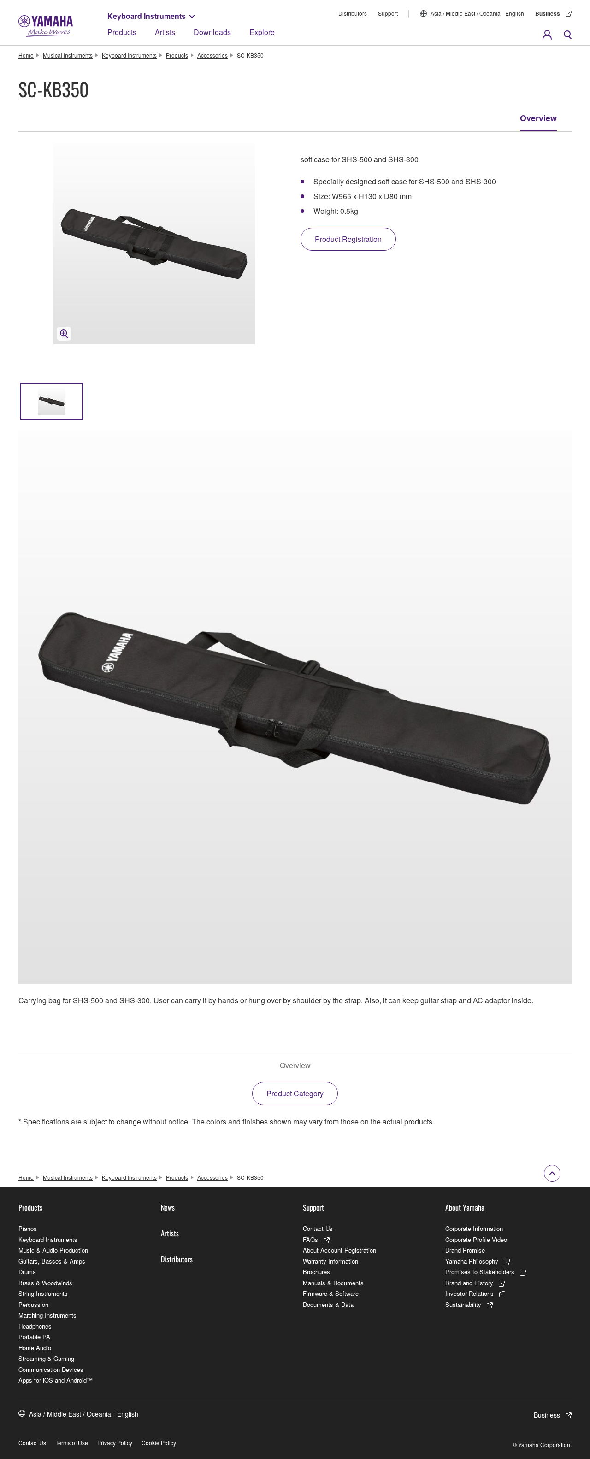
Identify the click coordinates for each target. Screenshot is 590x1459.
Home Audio (34, 1347)
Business (547, 13)
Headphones (35, 1326)
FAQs (310, 1239)
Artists (165, 32)
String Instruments (43, 1293)
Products (121, 32)
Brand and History (469, 1282)
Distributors (352, 13)
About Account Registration (339, 1250)
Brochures (316, 1271)
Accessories (212, 55)
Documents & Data (328, 1304)
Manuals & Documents (333, 1282)
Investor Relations (469, 1293)
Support (388, 13)
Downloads (212, 32)
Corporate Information (474, 1228)
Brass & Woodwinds (45, 1282)
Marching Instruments (47, 1315)
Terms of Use (71, 1443)
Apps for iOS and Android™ (55, 1380)
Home (26, 55)
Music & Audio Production (53, 1250)
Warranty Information (330, 1261)
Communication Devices (50, 1369)
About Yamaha (464, 1207)
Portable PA (34, 1336)
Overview (538, 118)
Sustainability (463, 1304)
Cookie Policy (159, 1443)
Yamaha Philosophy (471, 1261)
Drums (27, 1271)
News (168, 1207)
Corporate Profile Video (476, 1239)
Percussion (33, 1304)
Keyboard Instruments (146, 16)
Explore (262, 32)
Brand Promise (465, 1250)
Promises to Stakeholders (479, 1271)
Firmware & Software (331, 1293)
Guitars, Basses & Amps (51, 1261)
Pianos (27, 1228)
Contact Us (318, 1228)
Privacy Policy (114, 1443)
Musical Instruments (68, 55)
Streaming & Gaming (46, 1358)
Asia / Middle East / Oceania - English (477, 13)
